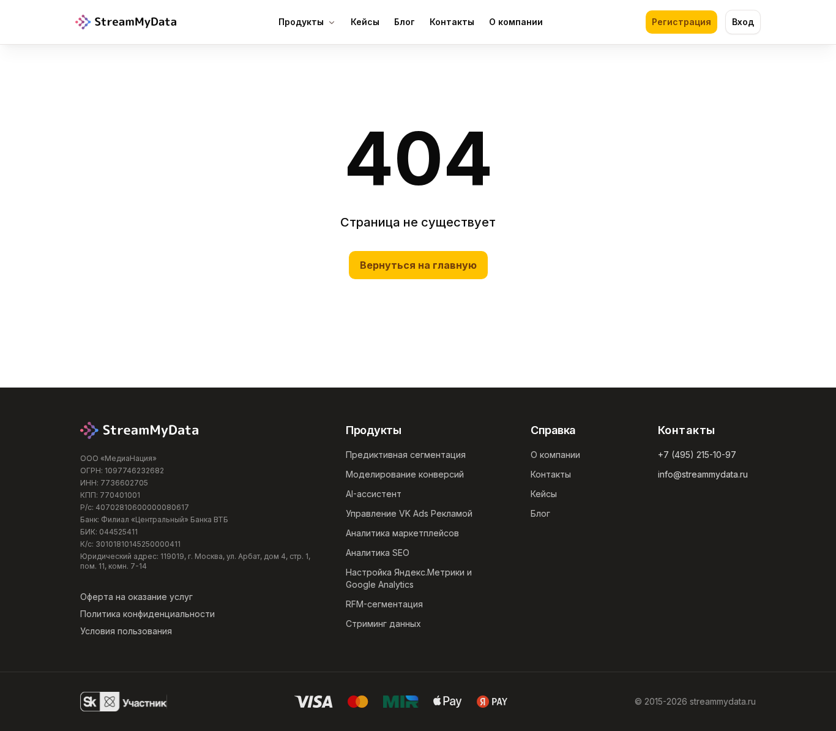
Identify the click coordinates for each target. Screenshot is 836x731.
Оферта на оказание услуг (136, 596)
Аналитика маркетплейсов (402, 533)
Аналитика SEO (377, 552)
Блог (404, 22)
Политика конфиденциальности (147, 614)
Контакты (452, 22)
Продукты (301, 22)
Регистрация (681, 22)
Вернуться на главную (418, 265)
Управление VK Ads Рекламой (409, 513)
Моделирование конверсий (405, 474)
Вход (743, 22)
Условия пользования (126, 631)
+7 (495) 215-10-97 (697, 454)
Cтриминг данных (383, 623)
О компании (516, 22)
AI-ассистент (373, 494)
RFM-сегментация (384, 604)
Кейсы (365, 22)
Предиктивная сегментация (406, 454)
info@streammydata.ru (703, 474)
